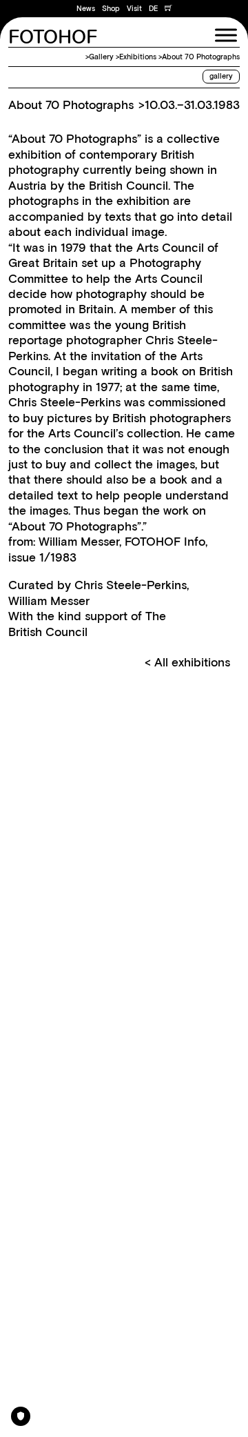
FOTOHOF (52, 38)
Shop (111, 8)
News (85, 8)
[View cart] (168, 9)
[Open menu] (226, 35)
